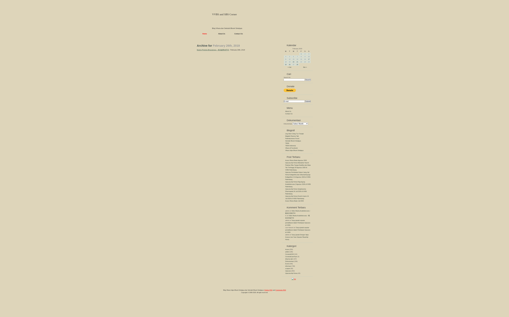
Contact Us (238, 34)
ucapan (287, 268)
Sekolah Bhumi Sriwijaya (293, 141)
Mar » (305, 67)
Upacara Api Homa (291, 273)
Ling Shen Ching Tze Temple (294, 134)
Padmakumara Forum (292, 138)
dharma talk (289, 259)
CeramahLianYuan (291, 256)
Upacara (288, 271)
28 (297, 64)
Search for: (287, 77)
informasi (288, 266)
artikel (287, 252)
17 (309, 59)
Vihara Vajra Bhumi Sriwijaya (294, 150)
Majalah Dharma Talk (292, 136)
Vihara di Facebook (291, 148)
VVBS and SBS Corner (224, 14)
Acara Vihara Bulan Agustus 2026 (296, 160)
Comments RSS (281, 290)
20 (293, 62)
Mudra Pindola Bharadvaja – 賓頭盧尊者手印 (213, 50)
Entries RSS (268, 290)
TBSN (287, 143)
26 (289, 64)
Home (204, 34)
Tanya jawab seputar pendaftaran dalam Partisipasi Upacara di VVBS (297, 223)
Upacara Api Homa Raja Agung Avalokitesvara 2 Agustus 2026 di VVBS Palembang (298, 184)
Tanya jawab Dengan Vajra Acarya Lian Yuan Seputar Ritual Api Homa (297, 237)
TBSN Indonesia (290, 145)
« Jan (289, 67)
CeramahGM (289, 254)
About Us (221, 34)
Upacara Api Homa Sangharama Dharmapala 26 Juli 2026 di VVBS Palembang (296, 191)
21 (297, 62)
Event (287, 264)
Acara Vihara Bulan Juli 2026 (294, 201)
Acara (287, 249)
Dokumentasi (288, 124)
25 (286, 64)
